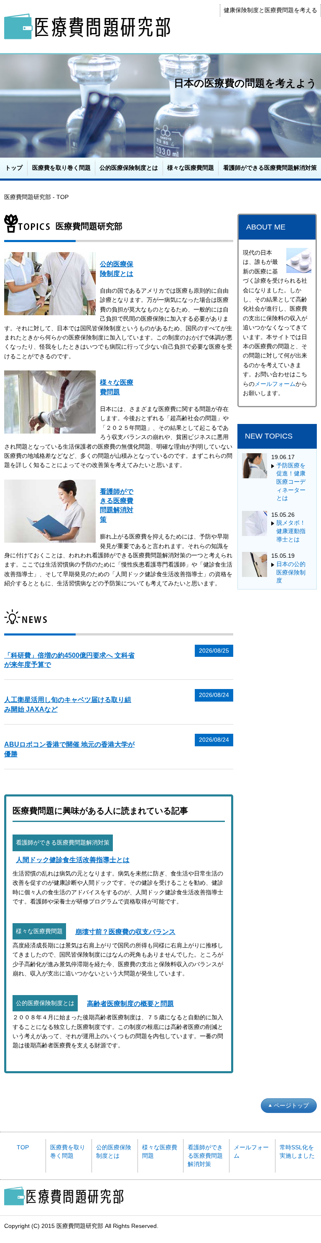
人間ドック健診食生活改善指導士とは (73, 859)
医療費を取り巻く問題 (61, 167)
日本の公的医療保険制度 (291, 572)
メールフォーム (275, 383)
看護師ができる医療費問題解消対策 (270, 167)
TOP (23, 1147)
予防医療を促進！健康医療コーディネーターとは (291, 481)
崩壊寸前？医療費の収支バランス (125, 931)
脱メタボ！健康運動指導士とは (291, 530)
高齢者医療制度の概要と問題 (130, 1003)
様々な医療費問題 (190, 167)
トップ (14, 167)
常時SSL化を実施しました (297, 1151)
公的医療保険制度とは (128, 167)
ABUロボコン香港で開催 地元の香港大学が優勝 (69, 749)
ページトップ (291, 1105)
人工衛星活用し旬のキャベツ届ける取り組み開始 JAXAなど (67, 704)
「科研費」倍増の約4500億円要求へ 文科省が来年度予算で (69, 660)
